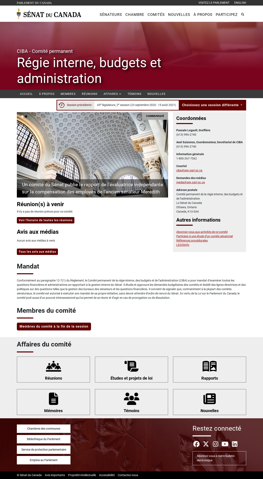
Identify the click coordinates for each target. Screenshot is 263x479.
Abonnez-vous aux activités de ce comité (202, 232)
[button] (111, 14)
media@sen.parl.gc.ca (190, 182)
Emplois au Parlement (44, 460)
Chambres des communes (43, 428)
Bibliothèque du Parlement (43, 439)
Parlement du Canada (35, 3)
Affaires (111, 93)
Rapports (209, 378)
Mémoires (53, 410)
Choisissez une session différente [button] (211, 105)
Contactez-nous (128, 475)
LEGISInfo (182, 244)
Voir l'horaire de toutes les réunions (46, 220)
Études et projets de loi (131, 378)
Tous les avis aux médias (37, 251)
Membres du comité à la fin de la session (54, 326)
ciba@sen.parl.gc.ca (189, 170)
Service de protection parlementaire (43, 449)
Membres (68, 93)
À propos (46, 93)
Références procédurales (192, 240)
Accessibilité (107, 475)
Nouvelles (156, 93)
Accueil (26, 93)
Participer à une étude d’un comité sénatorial (204, 236)
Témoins (134, 93)
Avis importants (55, 475)
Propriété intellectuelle (82, 475)
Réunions (89, 93)
